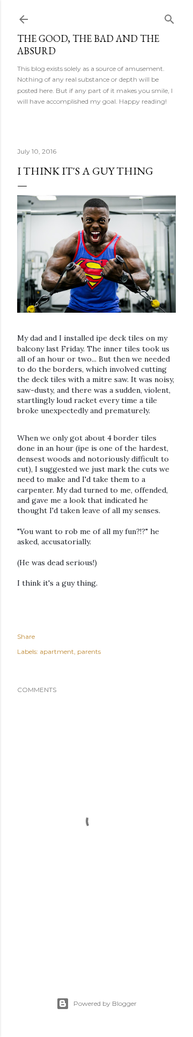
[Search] (169, 16)
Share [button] (26, 636)
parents (89, 651)
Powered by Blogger (105, 1003)
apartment (57, 651)
